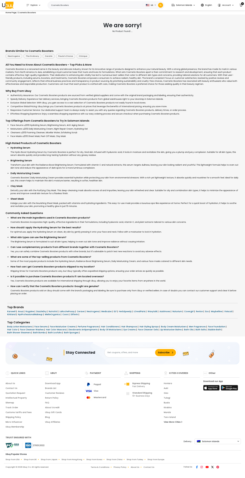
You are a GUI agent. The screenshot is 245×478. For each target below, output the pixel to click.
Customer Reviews (54, 393)
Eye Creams (129, 329)
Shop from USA (13, 459)
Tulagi (167, 397)
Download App (53, 383)
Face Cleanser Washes (32, 329)
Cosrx (65, 314)
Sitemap (10, 402)
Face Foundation (217, 326)
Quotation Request (15, 393)
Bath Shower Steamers (19, 332)
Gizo (166, 393)
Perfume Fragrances (88, 326)
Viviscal (228, 311)
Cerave (81, 311)
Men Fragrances (197, 326)
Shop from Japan (49, 459)
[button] (183, 5)
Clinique (83, 56)
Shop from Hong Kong (72, 459)
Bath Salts (201, 329)
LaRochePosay (67, 311)
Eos (207, 311)
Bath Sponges (71, 332)
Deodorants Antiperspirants (83, 329)
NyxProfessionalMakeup (30, 314)
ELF (115, 311)
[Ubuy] (7, 5)
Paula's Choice (65, 56)
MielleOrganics (53, 314)
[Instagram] (201, 467)
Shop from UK (30, 459)
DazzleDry (41, 311)
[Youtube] (207, 467)
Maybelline (217, 311)
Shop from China (114, 459)
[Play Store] (229, 388)
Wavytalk (153, 311)
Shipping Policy (13, 417)
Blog (47, 417)
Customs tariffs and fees (19, 412)
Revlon (199, 311)
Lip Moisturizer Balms (171, 329)
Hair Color (12, 329)
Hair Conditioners (110, 326)
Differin (75, 314)
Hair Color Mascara (56, 329)
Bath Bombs (39, 332)
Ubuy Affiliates (52, 422)
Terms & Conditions (100, 467)
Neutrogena (14, 56)
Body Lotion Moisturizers (20, 326)
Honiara (168, 383)
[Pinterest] (217, 467)
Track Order (12, 407)
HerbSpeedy (125, 311)
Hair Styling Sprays (149, 326)
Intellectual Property (16, 397)
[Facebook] (197, 467)
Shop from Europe (155, 459)
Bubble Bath (214, 329)
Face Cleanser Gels (148, 329)
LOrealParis (140, 311)
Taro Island (170, 417)
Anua (21, 311)
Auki (166, 388)
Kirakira (168, 407)
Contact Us (11, 388)
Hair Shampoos (129, 326)
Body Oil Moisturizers (111, 329)
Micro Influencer (14, 422)
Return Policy (51, 397)
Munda (167, 412)
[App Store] (211, 388)
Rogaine (30, 311)
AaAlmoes (165, 311)
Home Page (11, 12)
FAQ (47, 402)
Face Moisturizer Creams (63, 326)
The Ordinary (32, 56)
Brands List (50, 388)
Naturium (177, 311)
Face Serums (41, 326)
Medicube (106, 311)
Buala (167, 402)
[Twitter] (212, 467)
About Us (10, 383)
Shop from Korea (94, 459)
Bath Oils (189, 329)
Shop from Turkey (135, 459)
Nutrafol (53, 311)
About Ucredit (52, 407)
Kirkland (11, 314)
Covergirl (189, 311)
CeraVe (48, 56)
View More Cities (172, 422)
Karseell (11, 311)
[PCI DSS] (12, 445)
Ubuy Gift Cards (53, 412)
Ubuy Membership (15, 426)
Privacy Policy (120, 467)
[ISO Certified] (33, 445)
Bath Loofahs (55, 332)
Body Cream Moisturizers (174, 326)
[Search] (160, 5)
